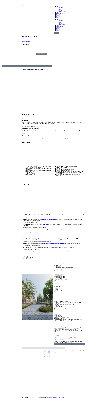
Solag (60, 8)
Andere (56, 291)
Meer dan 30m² (58, 307)
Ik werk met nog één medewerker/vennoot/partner (64, 267)
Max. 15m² (57, 305)
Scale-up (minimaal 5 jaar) (60, 278)
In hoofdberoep (58, 271)
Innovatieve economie (59, 285)
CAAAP (60, 10)
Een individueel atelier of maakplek (61, 301)
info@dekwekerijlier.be (47, 350)
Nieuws (57, 12)
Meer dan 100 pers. (58, 316)
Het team (60, 9)
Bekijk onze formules (26, 41)
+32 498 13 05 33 (46, 351)
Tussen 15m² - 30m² (59, 306)
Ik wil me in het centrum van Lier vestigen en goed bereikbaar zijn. (67, 328)
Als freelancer (57, 273)
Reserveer (58, 14)
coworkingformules (57, 214)
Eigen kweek (58, 16)
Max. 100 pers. (58, 315)
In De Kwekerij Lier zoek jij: (59, 297)
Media (56, 288)
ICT (56, 287)
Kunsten (56, 289)
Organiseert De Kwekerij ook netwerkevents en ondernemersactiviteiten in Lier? (37, 241)
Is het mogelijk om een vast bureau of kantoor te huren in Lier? (34, 217)
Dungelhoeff (61, 7)
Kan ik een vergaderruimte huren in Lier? (30, 222)
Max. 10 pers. (57, 313)
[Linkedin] (29, 2)
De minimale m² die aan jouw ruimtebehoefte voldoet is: (64, 304)
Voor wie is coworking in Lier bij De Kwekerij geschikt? (33, 232)
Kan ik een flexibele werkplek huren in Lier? (31, 212)
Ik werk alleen (57, 266)
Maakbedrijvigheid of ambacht (60, 290)
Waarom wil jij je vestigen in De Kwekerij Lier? (62, 318)
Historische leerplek (62, 11)
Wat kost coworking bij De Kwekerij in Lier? (31, 249)
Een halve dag (57, 309)
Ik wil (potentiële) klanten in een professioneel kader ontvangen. (66, 320)
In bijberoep (57, 270)
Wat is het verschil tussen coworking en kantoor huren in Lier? (34, 236)
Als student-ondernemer (59, 274)
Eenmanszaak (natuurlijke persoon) (61, 279)
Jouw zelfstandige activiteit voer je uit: (60, 269)
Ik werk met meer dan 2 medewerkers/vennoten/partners (65, 268)
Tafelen (57, 17)
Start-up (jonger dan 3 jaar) (60, 277)
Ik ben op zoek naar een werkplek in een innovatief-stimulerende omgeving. (68, 319)
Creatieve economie (58, 282)
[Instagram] (26, 2)
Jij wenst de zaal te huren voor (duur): (60, 308)
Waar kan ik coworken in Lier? (28, 208)
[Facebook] (23, 2)
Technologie (57, 286)
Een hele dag (57, 310)
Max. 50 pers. (57, 314)
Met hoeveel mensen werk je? (59, 265)
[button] (53, 208)
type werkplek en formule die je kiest (64, 251)
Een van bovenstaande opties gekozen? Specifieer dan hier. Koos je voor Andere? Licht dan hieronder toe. (68, 293)
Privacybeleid (49, 397)
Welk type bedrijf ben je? (58, 275)
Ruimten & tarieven (59, 13)
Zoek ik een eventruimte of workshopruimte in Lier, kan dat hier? (34, 227)
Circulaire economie (59, 284)
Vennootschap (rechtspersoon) (60, 280)
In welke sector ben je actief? (59, 281)
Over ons (58, 6)
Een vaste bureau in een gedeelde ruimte (62, 299)
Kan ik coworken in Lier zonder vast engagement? (32, 245)
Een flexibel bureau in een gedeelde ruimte (62, 300)
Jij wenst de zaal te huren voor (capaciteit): (61, 311)
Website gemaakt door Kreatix (58, 397)
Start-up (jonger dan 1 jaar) (60, 276)
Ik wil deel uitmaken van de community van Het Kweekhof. (66, 329)
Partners (57, 15)
